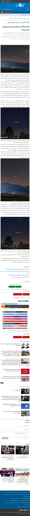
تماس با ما (18, 506)
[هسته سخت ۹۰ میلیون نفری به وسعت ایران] (7, 450)
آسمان (22, 297)
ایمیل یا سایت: (26, 429)
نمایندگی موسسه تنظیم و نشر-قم (14, 500)
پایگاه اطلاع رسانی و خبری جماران (14, 512)
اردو (9, 1)
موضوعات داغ (26, 291)
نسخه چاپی (20, 18)
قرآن (3, 494)
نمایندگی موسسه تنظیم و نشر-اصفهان (24, 502)
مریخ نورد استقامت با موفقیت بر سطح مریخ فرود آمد (18, 275)
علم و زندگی (24, 15)
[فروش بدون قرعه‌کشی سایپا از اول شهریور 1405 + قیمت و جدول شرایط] (25, 346)
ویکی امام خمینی (27, 504)
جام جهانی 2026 (26, 294)
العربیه (6, 1)
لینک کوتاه (20, 304)
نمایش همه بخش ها (7, 12)
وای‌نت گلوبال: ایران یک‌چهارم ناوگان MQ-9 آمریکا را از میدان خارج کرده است (22, 480)
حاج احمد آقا (6, 492)
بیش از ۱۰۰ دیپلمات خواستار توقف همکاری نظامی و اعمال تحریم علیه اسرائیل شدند (11, 404)
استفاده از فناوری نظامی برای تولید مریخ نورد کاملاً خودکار (16, 269)
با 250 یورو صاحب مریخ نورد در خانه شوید (20, 277)
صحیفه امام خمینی (24, 492)
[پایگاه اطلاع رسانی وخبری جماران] (15, 5)
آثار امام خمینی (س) (27, 496)
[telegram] (25, 510)
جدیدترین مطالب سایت (24, 387)
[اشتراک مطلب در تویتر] (23, 301)
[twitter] (27, 510)
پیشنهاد (27, 444)
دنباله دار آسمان (16, 297)
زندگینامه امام (18, 492)
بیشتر (2, 383)
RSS (29, 506)
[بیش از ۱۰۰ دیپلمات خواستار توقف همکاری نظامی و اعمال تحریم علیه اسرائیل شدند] (25, 406)
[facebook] (29, 510)
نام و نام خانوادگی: (25, 425)
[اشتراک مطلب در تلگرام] (21, 301)
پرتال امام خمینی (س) (21, 498)
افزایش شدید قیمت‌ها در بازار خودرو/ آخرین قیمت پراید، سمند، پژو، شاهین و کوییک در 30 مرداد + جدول (11, 377)
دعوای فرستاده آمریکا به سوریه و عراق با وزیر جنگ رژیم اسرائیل (8, 480)
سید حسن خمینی (11, 494)
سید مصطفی (28, 494)
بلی (14, 286)
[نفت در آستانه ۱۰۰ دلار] (25, 391)
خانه (28, 15)
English (2, 1)
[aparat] (23, 510)
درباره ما (24, 506)
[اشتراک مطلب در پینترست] (19, 301)
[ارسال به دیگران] (28, 301)
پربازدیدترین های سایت (24, 341)
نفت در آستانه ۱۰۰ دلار (17, 390)
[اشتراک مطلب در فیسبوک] (26, 301)
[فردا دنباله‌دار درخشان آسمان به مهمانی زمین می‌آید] (15, 59)
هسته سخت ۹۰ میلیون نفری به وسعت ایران (8, 458)
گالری (16, 494)
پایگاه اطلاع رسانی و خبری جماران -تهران (18, 22)
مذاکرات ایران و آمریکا (17, 294)
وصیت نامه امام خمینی (21, 494)
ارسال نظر (5, 438)
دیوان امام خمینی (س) (12, 492)
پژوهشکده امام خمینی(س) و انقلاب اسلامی (12, 502)
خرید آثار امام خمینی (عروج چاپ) (25, 500)
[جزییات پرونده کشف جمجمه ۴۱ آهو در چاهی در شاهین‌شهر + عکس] (25, 413)
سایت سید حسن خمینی (13, 498)
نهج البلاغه (6, 494)
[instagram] (20, 510)
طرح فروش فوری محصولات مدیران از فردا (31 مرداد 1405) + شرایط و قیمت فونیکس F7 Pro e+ (11, 370)
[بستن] (1, 470)
